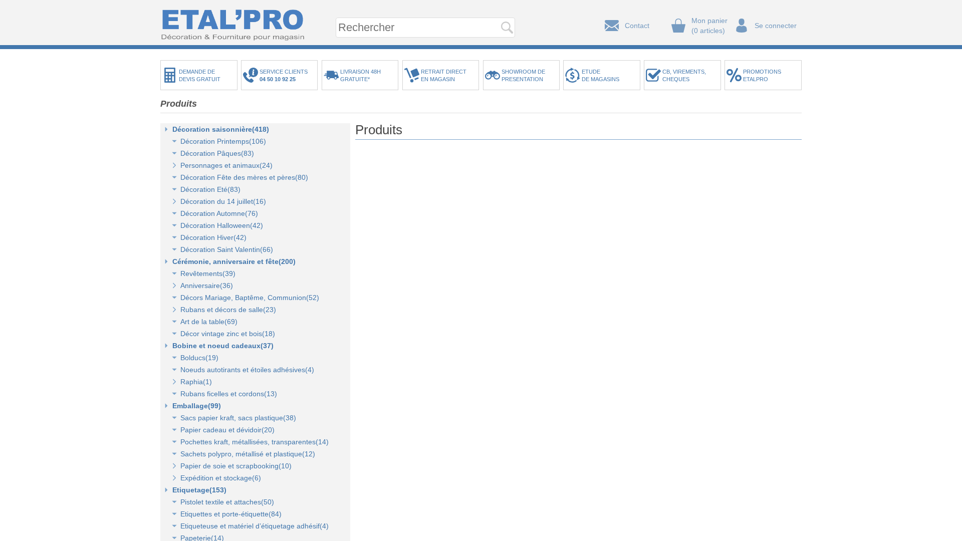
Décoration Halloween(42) (221, 225)
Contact (637, 26)
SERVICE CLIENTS (285, 75)
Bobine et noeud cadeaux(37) (223, 346)
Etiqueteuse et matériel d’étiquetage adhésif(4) (254, 526)
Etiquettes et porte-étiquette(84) (231, 514)
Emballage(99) (196, 406)
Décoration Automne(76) (219, 213)
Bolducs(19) (199, 358)
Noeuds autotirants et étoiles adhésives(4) (247, 370)
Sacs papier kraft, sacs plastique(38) (238, 418)
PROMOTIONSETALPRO (762, 75)
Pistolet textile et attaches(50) (227, 502)
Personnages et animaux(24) (226, 165)
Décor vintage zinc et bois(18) (227, 334)
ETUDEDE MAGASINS (600, 75)
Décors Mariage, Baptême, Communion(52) (249, 298)
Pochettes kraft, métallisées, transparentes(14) (254, 442)
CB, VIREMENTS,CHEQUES (684, 75)
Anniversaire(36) (206, 286)
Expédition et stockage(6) (220, 478)
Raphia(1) (196, 382)
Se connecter (776, 26)
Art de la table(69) (208, 322)
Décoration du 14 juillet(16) (223, 201)
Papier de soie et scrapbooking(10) (236, 466)
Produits (178, 104)
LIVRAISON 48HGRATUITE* (360, 75)
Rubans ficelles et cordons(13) (228, 394)
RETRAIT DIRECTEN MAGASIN (443, 75)
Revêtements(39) (207, 273)
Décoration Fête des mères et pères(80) (244, 177)
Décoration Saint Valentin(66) (226, 249)
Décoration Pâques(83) (217, 153)
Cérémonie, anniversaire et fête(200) (234, 261)
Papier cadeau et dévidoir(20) (227, 430)
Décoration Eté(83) (210, 189)
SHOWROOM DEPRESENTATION (523, 75)
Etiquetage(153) (199, 490)
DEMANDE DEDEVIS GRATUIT (199, 75)
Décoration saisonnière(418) (220, 129)
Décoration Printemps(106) (223, 141)
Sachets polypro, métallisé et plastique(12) (247, 454)
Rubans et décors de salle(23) (228, 310)
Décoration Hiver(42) (213, 237)
